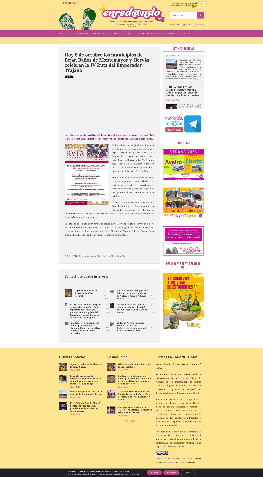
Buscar (200, 15)
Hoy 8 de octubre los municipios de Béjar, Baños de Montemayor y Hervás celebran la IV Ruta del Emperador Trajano (107, 62)
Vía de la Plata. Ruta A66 (114, 256)
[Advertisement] (110, 108)
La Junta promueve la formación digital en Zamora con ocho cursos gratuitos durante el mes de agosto (85, 380)
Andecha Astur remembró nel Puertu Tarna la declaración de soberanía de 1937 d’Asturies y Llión (131, 327)
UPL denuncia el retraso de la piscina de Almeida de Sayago (86, 392)
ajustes (135, 474)
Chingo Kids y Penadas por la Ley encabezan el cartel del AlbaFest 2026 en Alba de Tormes (132, 308)
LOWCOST (118, 33)
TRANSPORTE (157, 33)
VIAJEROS (188, 33)
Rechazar (171, 472)
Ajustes (188, 472)
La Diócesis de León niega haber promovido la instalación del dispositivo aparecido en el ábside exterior (85, 328)
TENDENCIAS (142, 33)
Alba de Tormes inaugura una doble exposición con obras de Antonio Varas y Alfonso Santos (132, 294)
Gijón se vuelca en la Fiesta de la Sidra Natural (86, 293)
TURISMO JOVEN (174, 33)
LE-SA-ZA (106, 33)
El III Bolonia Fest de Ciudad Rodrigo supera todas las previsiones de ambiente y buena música (182, 75)
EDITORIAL (64, 33)
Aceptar (154, 472)
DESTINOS (95, 33)
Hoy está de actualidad (90, 256)
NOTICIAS (129, 33)
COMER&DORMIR (80, 33)
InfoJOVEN (64, 40)
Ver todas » (130, 421)
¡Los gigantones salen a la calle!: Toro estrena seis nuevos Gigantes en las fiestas (135, 410)
